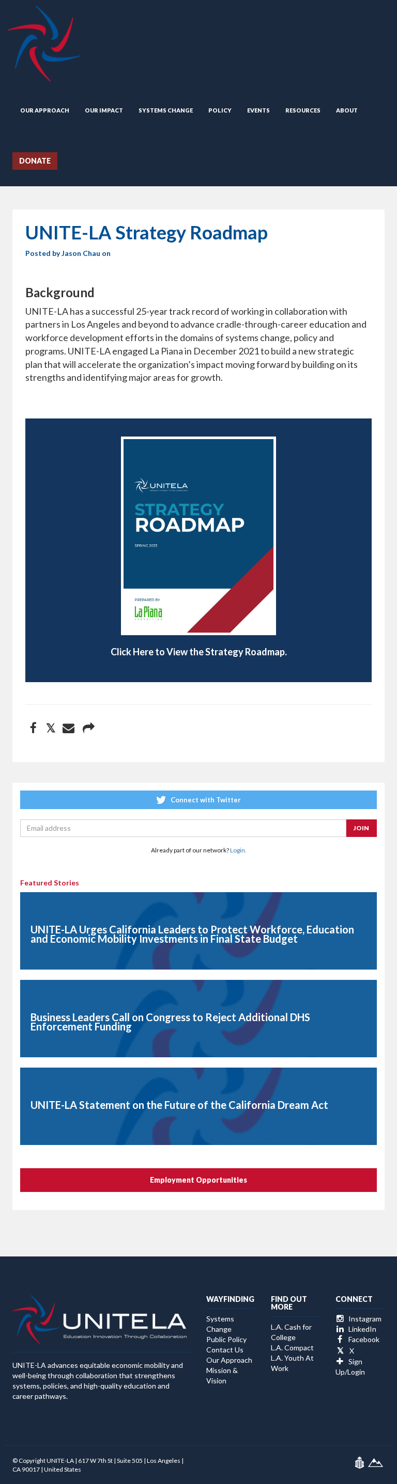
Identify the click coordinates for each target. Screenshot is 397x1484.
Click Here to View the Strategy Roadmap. (199, 651)
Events (258, 110)
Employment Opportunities (198, 1179)
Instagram (364, 1318)
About (347, 110)
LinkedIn (361, 1329)
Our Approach (44, 110)
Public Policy (226, 1339)
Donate (35, 160)
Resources (302, 110)
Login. (238, 850)
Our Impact (104, 110)
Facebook (363, 1339)
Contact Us (224, 1349)
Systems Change (166, 110)
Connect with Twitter (205, 800)
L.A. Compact (292, 1347)
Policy (220, 110)
